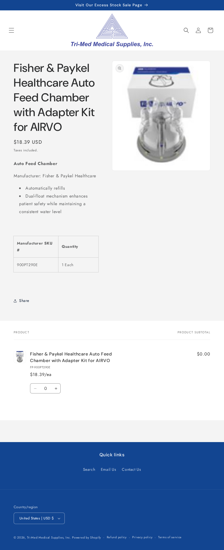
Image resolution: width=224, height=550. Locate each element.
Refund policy (117, 537)
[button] (11, 30)
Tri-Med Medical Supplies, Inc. (49, 537)
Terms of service (170, 537)
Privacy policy (142, 537)
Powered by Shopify (86, 537)
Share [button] (24, 300)
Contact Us (131, 469)
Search (89, 469)
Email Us (108, 469)
